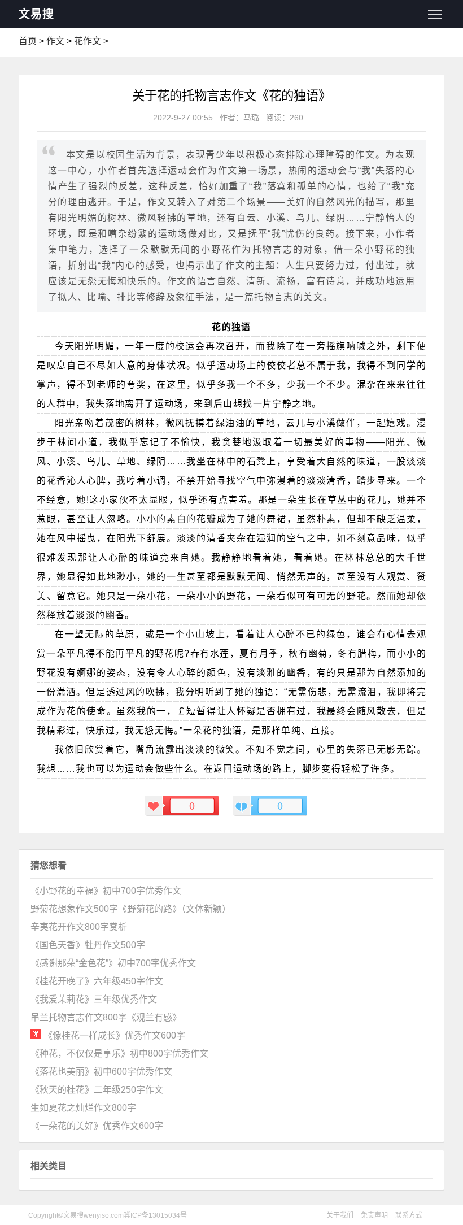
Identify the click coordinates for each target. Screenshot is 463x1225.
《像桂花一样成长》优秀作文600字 (114, 1035)
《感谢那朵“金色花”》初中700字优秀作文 (113, 963)
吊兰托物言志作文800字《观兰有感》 (105, 1017)
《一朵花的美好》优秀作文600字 (96, 1126)
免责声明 (374, 1215)
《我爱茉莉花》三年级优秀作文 (93, 999)
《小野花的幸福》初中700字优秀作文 (105, 891)
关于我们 (339, 1215)
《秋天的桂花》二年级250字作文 (96, 1089)
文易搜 (36, 14)
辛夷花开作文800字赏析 (78, 927)
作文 (55, 41)
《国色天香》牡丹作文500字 (87, 945)
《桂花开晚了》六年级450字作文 (96, 981)
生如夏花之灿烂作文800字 (83, 1108)
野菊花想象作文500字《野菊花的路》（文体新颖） (130, 909)
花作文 (87, 41)
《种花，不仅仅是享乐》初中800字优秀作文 (119, 1053)
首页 (28, 41)
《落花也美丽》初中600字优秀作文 (101, 1071)
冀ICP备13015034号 (155, 1215)
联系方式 (408, 1215)
